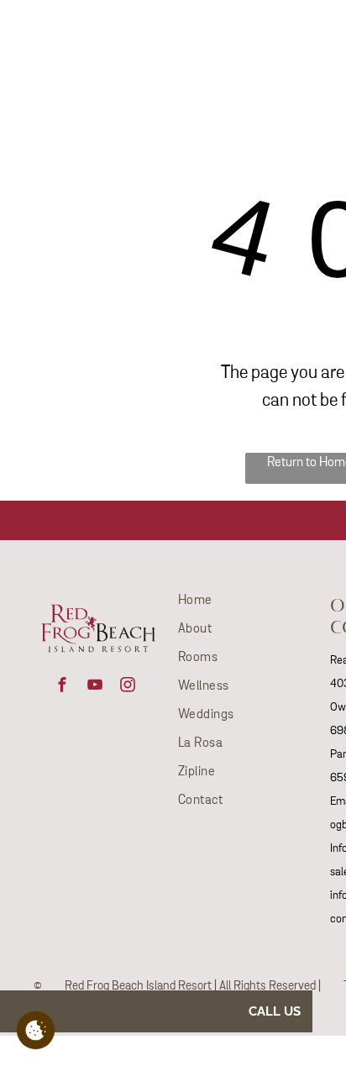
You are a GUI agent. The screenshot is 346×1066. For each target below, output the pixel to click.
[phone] (81, 31)
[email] (20, 31)
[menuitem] (159, 26)
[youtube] (95, 687)
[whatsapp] (50, 31)
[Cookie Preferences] (36, 1030)
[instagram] (127, 687)
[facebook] (62, 687)
